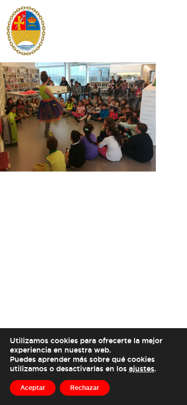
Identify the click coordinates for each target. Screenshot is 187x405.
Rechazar (84, 387)
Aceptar (32, 387)
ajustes (141, 368)
